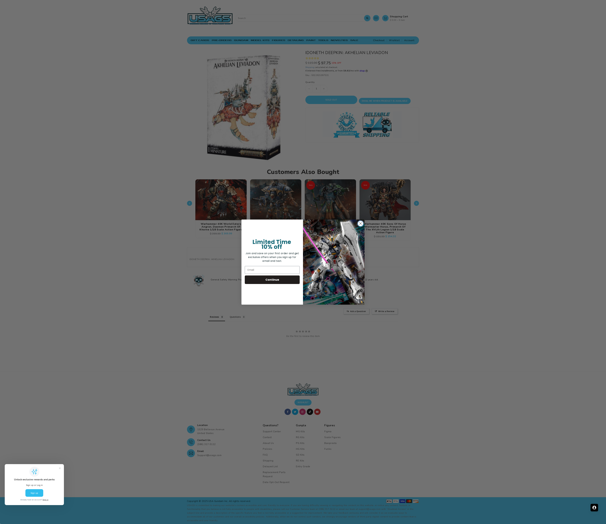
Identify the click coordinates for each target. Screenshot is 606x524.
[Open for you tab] (594, 507)
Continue (272, 280)
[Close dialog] (360, 223)
